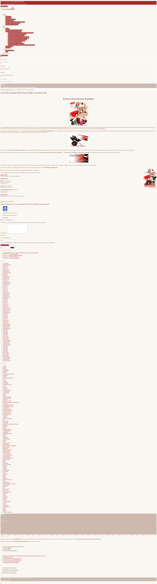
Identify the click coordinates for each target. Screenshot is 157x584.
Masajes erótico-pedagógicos (9, 445)
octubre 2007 (6, 359)
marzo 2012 (5, 291)
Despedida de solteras (8, 405)
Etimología (5, 422)
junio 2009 (5, 332)
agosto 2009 (6, 329)
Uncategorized (6, 506)
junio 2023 (5, 268)
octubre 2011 (6, 295)
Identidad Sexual (6, 430)
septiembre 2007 (7, 360)
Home (4, 14)
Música (4, 462)
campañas (5, 375)
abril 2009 (5, 335)
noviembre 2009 (6, 325)
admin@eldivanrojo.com (8, 252)
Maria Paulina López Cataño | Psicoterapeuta (17, 39)
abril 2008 (5, 351)
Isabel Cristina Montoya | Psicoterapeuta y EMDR (18, 38)
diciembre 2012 (6, 282)
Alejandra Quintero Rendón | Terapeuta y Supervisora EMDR (21, 33)
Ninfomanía (5, 463)
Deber (4, 395)
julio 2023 (5, 267)
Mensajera (5, 448)
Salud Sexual (6, 485)
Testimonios (8, 47)
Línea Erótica (6, 444)
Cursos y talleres (7, 549)
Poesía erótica (6, 470)
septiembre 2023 (7, 264)
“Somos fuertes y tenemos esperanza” (12, 558)
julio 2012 (5, 286)
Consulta (5, 388)
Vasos (4, 508)
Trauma (5, 502)
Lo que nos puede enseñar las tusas (11, 561)
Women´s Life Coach (9, 20)
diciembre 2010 (6, 308)
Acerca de (7, 28)
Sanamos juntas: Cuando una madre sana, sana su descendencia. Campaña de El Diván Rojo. (24, 555)
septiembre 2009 (7, 328)
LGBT (4, 436)
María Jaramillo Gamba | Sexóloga (15, 42)
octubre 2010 (6, 310)
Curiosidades (6, 393)
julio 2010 (5, 314)
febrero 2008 (6, 354)
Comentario (3, 233)
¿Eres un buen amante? (14, 258)
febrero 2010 (6, 321)
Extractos (5, 425)
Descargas (5, 403)
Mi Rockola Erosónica (8, 457)
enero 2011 (5, 306)
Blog (4, 26)
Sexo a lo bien (6, 489)
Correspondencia (7, 390)
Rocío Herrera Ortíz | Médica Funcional (16, 43)
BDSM (4, 372)
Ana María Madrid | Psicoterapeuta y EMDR (17, 34)
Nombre (2, 235)
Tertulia (5, 498)
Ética (4, 420)
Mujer (4, 460)
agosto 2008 (6, 345)
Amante (5, 367)
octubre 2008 (6, 343)
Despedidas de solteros (8, 406)
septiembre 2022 (7, 272)
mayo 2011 (5, 301)
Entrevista (5, 416)
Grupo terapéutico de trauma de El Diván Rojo (15, 22)
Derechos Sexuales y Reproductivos (11, 402)
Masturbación (6, 447)
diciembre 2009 (6, 324)
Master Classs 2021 (9, 50)
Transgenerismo (7, 501)
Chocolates (5, 382)
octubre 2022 (6, 271)
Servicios (5, 15)
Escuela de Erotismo (7, 418)
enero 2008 (5, 355)
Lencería (5, 434)
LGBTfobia (5, 437)
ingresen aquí (101, 128)
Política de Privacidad (5, 580)
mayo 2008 (5, 350)
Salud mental (6, 482)
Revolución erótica (7, 479)
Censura (5, 376)
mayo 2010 (5, 317)
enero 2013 (5, 280)
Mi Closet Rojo (6, 452)
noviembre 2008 (6, 341)
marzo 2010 (5, 320)
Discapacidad (6, 407)
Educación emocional (8, 410)
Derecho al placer (7, 398)
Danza (4, 394)
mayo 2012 (5, 289)
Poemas (5, 468)
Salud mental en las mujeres (9, 483)
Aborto (4, 365)
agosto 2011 (6, 298)
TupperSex (5, 505)
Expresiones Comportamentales (10, 424)
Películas (5, 466)
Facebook (5, 426)
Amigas (4, 368)
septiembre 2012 (7, 283)
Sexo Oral (5, 490)
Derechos (5, 399)
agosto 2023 (6, 266)
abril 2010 (5, 318)
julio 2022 (5, 274)
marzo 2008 (5, 352)
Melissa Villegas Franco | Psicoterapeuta (16, 41)
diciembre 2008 (6, 340)
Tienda (4, 49)
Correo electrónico (5, 237)
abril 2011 (5, 302)
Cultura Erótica (6, 391)
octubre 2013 (6, 278)
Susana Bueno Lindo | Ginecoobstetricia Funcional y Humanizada (21, 45)
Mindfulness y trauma (8, 557)
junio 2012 (5, 287)
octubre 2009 (6, 327)
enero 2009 (5, 339)
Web (1, 240)
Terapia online (8, 16)
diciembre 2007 (6, 356)
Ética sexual (5, 421)
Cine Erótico (5, 383)
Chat (4, 379)
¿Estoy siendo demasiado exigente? (11, 562)
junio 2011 (5, 299)
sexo (4, 487)
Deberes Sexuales (7, 397)
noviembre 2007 (6, 358)
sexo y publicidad (7, 491)
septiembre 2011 (7, 297)
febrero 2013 (6, 279)
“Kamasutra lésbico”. (14, 254)
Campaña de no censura (8, 374)
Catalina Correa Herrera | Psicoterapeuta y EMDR (18, 37)
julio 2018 (5, 275)
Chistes (4, 380)
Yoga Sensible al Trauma (10, 19)
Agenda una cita (4, 6)
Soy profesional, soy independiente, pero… (13, 559)
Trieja (4, 504)
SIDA (4, 494)
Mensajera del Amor (7, 449)
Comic (4, 386)
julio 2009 (5, 331)
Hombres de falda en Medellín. (16, 255)
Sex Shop (5, 256)
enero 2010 (5, 322)
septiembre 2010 (7, 312)
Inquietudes (5, 432)
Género (4, 428)
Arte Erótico (5, 370)
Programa (5, 474)
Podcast (5, 467)
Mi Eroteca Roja (6, 456)
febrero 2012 (6, 293)
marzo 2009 (5, 336)
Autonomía (5, 371)
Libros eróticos (6, 443)
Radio (4, 475)
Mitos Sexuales (6, 459)
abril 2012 (5, 290)
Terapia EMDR (8, 18)
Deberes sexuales (9, 46)
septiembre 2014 (7, 276)
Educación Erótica (7, 411)
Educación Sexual (7, 413)
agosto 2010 (6, 313)
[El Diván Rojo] (7, 10)
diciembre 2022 (6, 270)
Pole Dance (5, 471)
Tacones (5, 495)
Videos (4, 510)
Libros (6, 51)
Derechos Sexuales (7, 401)
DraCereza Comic (7, 409)
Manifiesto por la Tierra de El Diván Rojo (13, 30)
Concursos (5, 387)
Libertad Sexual (6, 439)
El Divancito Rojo (7, 414)
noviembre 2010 (6, 309)
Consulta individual (7, 548)
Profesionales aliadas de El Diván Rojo (13, 31)
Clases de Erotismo (7, 384)
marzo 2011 (5, 303)
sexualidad (5, 493)
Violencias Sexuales (7, 512)
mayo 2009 (5, 333)
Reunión (5, 478)
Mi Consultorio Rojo (7, 455)
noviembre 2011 (6, 294)
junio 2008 (5, 348)
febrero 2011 (6, 305)
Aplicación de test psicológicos (11, 24)
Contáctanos (6, 53)
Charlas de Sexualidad (8, 378)
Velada (4, 509)
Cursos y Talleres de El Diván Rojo (12, 23)
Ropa (4, 480)
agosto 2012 (6, 285)
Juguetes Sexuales (7, 433)
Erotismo (5, 417)
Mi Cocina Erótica (7, 453)
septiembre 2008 (7, 344)
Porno (4, 472)
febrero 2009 (6, 337)
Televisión (5, 497)
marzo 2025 (5, 263)
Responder (5, 217)
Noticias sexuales (7, 464)
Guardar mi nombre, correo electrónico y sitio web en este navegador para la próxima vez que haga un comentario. (28, 242)
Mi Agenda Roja (6, 451)
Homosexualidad (7, 429)
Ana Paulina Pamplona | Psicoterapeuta (16, 35)
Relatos (4, 476)
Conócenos (5, 27)
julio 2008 (5, 347)
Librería (5, 440)
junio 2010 (5, 316)
